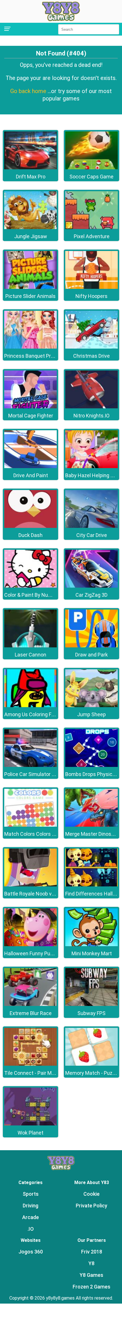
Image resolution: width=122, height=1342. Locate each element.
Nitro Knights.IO (91, 416)
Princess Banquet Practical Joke (41, 356)
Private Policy (91, 1206)
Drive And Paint (30, 475)
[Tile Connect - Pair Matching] (30, 1064)
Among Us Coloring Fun (30, 714)
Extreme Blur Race (31, 1013)
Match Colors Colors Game (35, 834)
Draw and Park (91, 655)
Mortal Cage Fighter (30, 416)
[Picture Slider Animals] (30, 287)
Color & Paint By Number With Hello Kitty (50, 595)
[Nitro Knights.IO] (91, 406)
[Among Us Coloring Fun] (30, 705)
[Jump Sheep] (91, 705)
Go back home (29, 91)
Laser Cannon (30, 655)
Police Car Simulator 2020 (33, 774)
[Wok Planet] (30, 1123)
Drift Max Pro (30, 177)
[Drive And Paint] (30, 466)
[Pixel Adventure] (91, 227)
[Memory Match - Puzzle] (91, 1064)
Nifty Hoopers (91, 296)
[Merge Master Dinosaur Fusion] (91, 825)
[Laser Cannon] (30, 645)
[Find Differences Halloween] (91, 884)
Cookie (91, 1194)
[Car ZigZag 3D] (91, 586)
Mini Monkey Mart (91, 953)
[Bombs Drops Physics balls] (91, 765)
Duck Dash (30, 535)
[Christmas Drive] (91, 347)
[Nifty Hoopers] (91, 287)
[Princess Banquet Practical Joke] (30, 347)
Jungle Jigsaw (30, 236)
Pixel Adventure (92, 236)
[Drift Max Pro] (30, 167)
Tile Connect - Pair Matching (36, 1073)
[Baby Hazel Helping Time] (91, 466)
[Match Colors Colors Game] (30, 825)
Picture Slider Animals (30, 296)
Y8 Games (91, 1275)
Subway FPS (91, 1013)
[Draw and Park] (91, 645)
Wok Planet (30, 1133)
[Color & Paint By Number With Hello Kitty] (30, 586)
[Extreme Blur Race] (30, 1004)
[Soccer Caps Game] (91, 167)
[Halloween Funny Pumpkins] (30, 944)
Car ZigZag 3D (91, 595)
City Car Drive (91, 535)
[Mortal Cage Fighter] (30, 406)
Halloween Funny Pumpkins (35, 953)
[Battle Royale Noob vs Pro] (30, 884)
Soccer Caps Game (91, 177)
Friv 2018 (91, 1252)
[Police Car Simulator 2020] (30, 765)
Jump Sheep (91, 714)
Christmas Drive (91, 356)
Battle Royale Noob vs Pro (33, 894)
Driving (30, 1206)
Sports (31, 1194)
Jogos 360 (30, 1252)
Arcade (30, 1217)
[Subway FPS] (91, 1004)
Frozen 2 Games (91, 1287)
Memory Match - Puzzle (92, 1073)
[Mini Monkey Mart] (91, 944)
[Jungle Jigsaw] (30, 227)
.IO (31, 1229)
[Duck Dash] (30, 526)
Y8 (91, 1263)
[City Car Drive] (91, 526)
